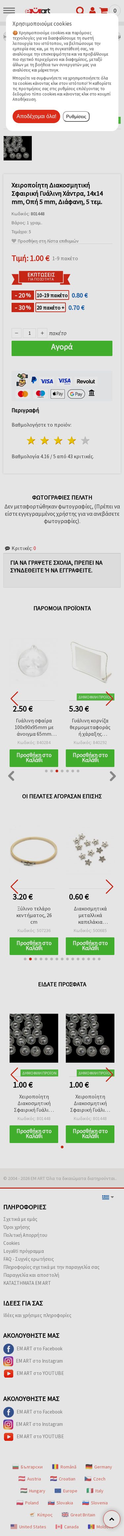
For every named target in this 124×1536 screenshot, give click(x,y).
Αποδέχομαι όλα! (36, 116)
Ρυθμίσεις (76, 116)
